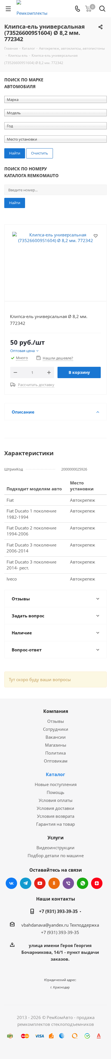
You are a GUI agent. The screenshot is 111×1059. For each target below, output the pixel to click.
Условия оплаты (56, 800)
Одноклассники (54, 883)
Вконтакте (11, 883)
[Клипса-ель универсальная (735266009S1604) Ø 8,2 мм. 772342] (55, 260)
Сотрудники (55, 729)
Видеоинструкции (55, 847)
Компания (55, 711)
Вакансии (56, 737)
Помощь (55, 792)
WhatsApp (82, 883)
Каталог (55, 774)
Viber (68, 883)
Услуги (56, 838)
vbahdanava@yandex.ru (45, 925)
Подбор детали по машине (56, 855)
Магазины (55, 745)
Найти (14, 202)
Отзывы (55, 721)
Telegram (25, 883)
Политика (55, 753)
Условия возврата (55, 816)
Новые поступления (56, 784)
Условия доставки (55, 808)
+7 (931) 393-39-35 (58, 911)
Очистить (39, 153)
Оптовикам (55, 761)
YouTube (40, 883)
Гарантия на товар (55, 824)
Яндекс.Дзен (96, 883)
